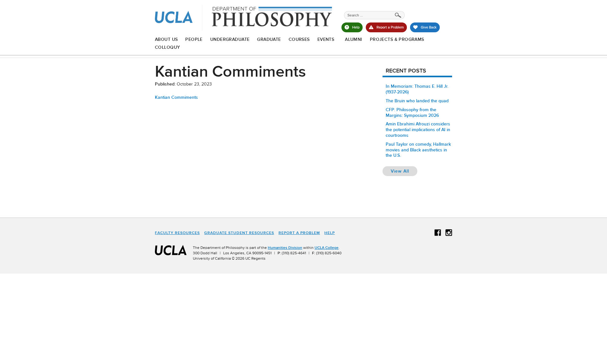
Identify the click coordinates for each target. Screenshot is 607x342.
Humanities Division (285, 247)
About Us (166, 39)
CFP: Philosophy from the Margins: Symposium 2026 (412, 112)
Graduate (269, 39)
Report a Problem (299, 233)
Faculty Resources (177, 233)
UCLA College (327, 247)
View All (404, 171)
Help (329, 233)
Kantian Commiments (176, 97)
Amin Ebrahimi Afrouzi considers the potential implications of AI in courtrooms (418, 129)
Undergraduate (229, 39)
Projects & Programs (397, 39)
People (194, 39)
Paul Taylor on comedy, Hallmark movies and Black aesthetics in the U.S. (418, 150)
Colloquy (167, 47)
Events (325, 39)
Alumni (353, 39)
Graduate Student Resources (239, 233)
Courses (299, 39)
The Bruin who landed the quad (417, 100)
